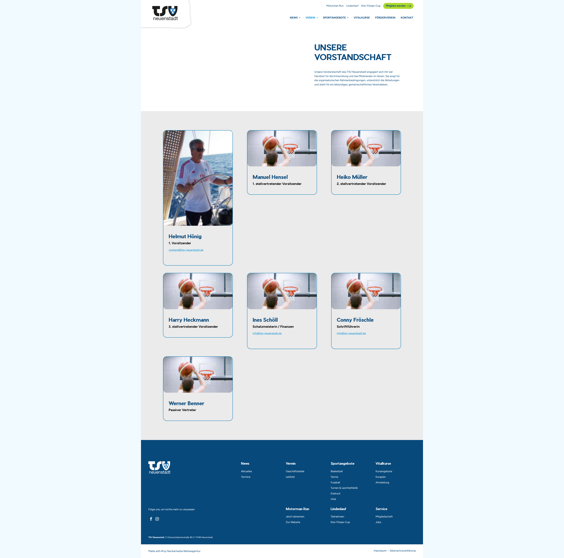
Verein (310, 17)
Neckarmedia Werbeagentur (183, 551)
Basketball (337, 471)
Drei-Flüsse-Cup (371, 5)
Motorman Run (335, 5)
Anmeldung (382, 482)
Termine (245, 476)
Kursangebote (384, 471)
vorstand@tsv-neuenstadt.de (186, 250)
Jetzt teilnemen (295, 516)
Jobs (378, 522)
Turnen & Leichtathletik (344, 488)
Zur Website (293, 522)
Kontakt (407, 17)
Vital (333, 499)
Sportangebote (334, 17)
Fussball (335, 482)
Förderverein (385, 17)
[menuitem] (380, 550)
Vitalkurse (362, 17)
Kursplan (381, 476)
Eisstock (335, 493)
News (294, 17)
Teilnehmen (337, 516)
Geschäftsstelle (295, 471)
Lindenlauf (352, 5)
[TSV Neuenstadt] (165, 13)
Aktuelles (246, 471)
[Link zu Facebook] (151, 519)
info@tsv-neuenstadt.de (267, 333)
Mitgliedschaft (384, 516)
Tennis (334, 476)
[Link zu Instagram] (157, 519)
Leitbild (290, 476)
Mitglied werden (396, 5)
